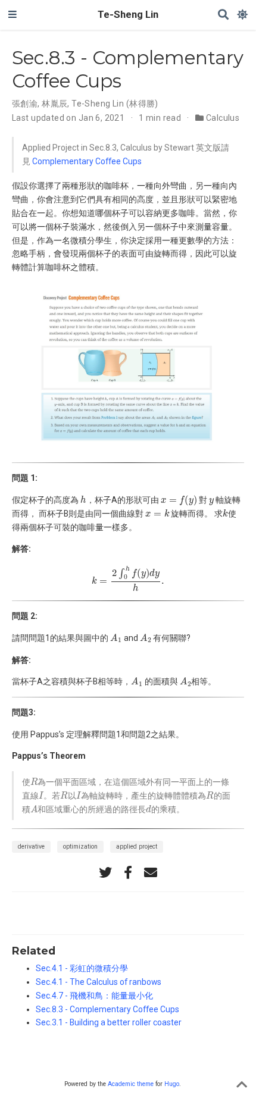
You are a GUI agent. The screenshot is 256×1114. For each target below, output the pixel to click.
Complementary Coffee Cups (87, 161)
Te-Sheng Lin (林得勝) (114, 103)
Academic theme (131, 1084)
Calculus (222, 118)
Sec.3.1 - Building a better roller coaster (109, 1022)
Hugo (171, 1084)
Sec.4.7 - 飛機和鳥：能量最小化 (94, 995)
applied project (136, 846)
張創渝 (25, 103)
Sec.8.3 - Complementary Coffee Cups (107, 1009)
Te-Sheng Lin (128, 14)
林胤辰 (54, 103)
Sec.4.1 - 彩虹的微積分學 (82, 968)
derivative (31, 846)
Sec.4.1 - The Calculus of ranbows (98, 982)
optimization (80, 846)
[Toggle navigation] (12, 15)
